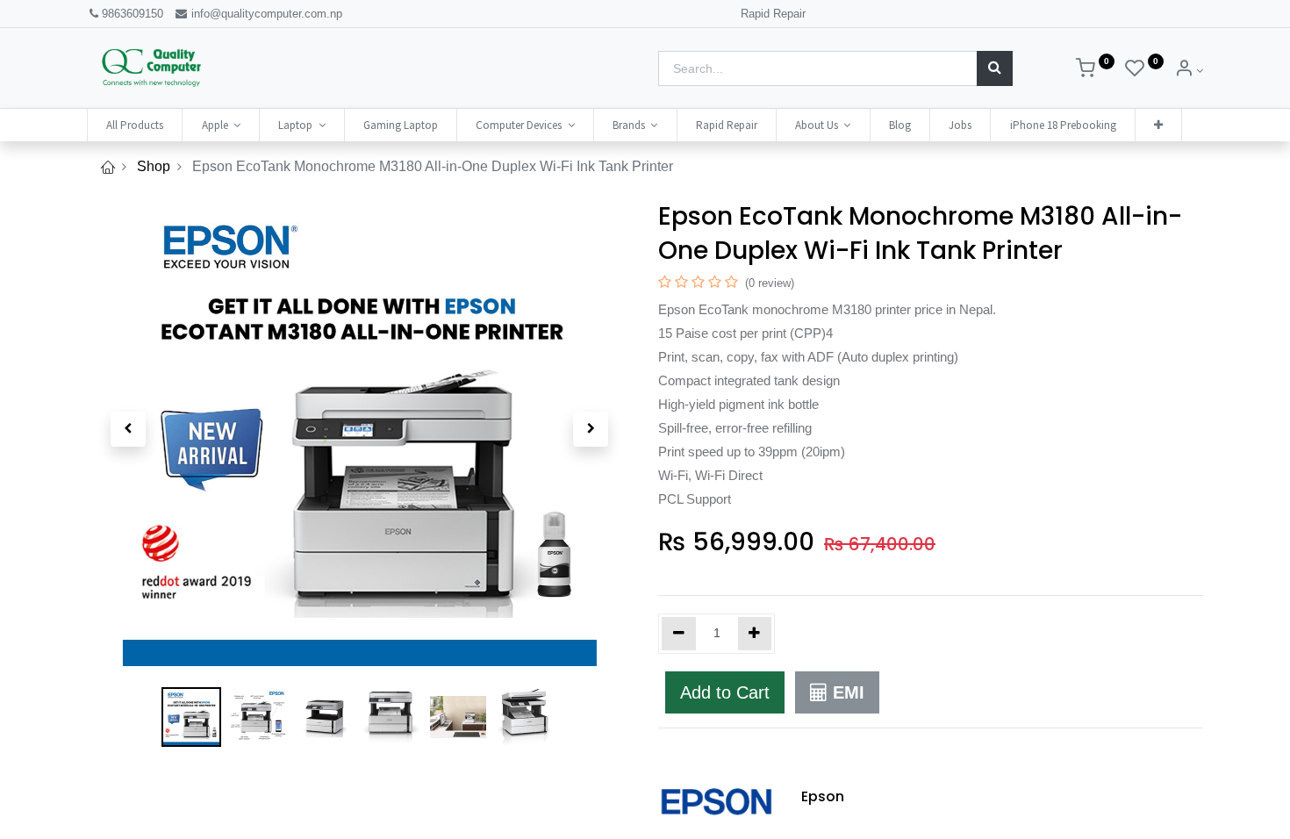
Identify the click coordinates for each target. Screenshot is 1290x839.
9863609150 (132, 13)
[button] (1158, 125)
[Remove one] (679, 633)
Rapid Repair (773, 13)
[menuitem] (135, 125)
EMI (846, 692)
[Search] (995, 68)
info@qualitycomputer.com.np (265, 13)
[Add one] (755, 633)
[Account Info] (1188, 70)
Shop (153, 166)
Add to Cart (725, 692)
